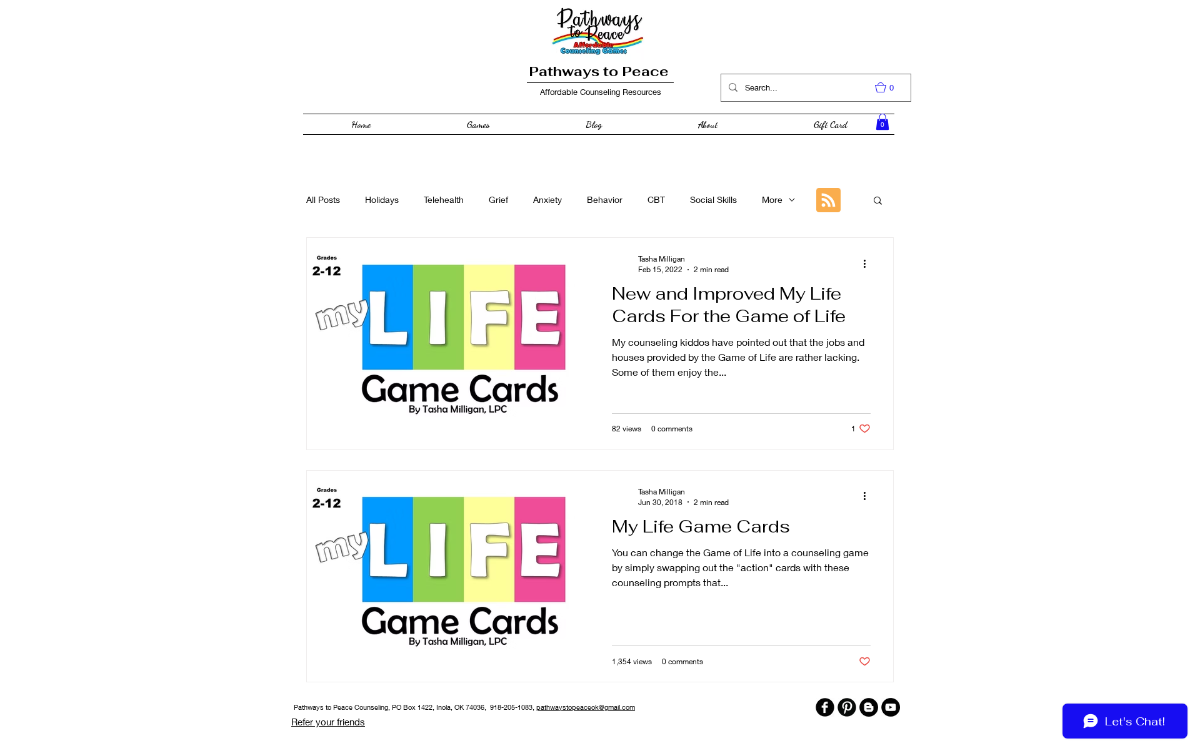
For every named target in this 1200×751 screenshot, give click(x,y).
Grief (498, 199)
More (772, 199)
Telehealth (444, 199)
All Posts (323, 199)
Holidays (382, 199)
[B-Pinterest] (847, 707)
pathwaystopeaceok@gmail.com (585, 707)
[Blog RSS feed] (828, 201)
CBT (656, 199)
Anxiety (547, 199)
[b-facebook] (825, 707)
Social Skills (713, 199)
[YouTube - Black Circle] (890, 707)
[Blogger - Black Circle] (868, 707)
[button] (890, 87)
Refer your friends (328, 721)
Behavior (604, 199)
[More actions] (868, 263)
